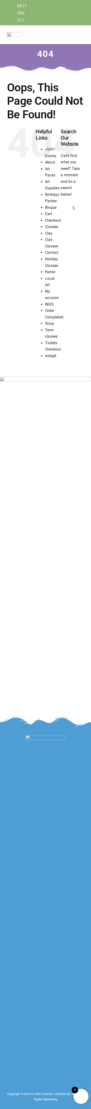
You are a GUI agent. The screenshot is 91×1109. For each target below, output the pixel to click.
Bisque (50, 207)
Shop (49, 323)
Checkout (53, 220)
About (50, 162)
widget (50, 356)
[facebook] (74, 13)
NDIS (49, 304)
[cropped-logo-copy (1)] (14, 34)
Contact (51, 252)
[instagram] (82, 13)
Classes (51, 226)
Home (50, 272)
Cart (48, 214)
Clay (48, 233)
